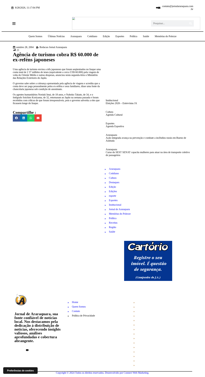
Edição (106, 36)
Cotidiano (92, 36)
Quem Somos (35, 36)
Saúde (146, 36)
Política (133, 36)
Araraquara (76, 36)
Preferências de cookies (20, 370)
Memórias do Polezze (165, 36)
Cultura (109, 112)
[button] (13, 23)
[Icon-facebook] (148, 8)
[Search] (190, 23)
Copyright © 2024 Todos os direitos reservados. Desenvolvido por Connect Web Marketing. (102, 372)
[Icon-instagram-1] (153, 8)
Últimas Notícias (56, 36)
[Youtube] (157, 8)
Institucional (112, 100)
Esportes (119, 36)
